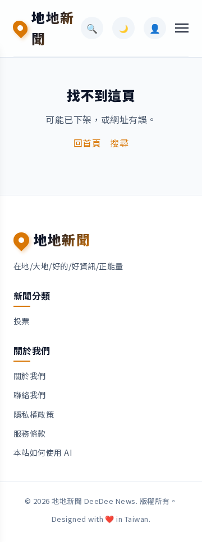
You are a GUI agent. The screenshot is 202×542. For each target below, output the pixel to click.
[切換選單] (182, 28)
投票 (21, 320)
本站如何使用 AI (42, 452)
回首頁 (87, 142)
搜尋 (119, 142)
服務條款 (29, 433)
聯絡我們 (29, 394)
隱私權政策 (33, 414)
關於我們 (29, 375)
